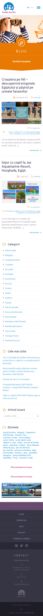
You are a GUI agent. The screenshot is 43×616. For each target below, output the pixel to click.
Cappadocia (30, 432)
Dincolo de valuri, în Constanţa (16, 379)
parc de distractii (23, 448)
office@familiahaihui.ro (21, 584)
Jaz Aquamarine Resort (32, 213)
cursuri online (8, 440)
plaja (34, 450)
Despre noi (21, 520)
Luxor (23, 134)
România (18, 453)
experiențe (13, 445)
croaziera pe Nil (29, 132)
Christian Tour (18, 132)
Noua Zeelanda (33, 445)
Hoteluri (8, 298)
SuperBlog (7, 458)
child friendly (8, 435)
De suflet (9, 269)
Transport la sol (12, 336)
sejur (25, 453)
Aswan (10, 132)
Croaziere (9, 264)
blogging (20, 432)
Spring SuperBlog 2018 (22, 455)
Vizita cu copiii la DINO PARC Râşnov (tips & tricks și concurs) (21, 396)
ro (28, 7)
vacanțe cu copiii (26, 458)
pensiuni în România (23, 450)
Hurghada (17, 134)
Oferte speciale (11, 307)
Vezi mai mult (34, 150)
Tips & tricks (10, 331)
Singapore (7, 455)
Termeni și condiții (21, 539)
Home (21, 514)
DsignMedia (29, 613)
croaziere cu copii (10, 438)
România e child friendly (15, 321)
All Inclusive (10, 211)
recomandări (8, 453)
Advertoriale (10, 250)
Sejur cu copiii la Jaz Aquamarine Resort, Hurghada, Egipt (16, 166)
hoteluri (22, 445)
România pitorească (13, 326)
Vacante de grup (12, 340)
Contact (21, 533)
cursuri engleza (25, 438)
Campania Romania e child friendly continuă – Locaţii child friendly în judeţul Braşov (20, 387)
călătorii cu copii (19, 211)
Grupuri (8, 288)
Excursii (8, 283)
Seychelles (33, 453)
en (32, 7)
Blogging (9, 255)
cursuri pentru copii (23, 440)
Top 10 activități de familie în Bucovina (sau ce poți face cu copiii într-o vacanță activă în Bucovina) (21, 360)
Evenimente (10, 279)
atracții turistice (9, 432)
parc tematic (8, 450)
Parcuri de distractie (13, 312)
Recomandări (10, 317)
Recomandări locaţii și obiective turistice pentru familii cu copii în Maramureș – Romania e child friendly (20, 371)
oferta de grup (8, 448)
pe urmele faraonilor (33, 134)
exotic (5, 445)
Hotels (8, 293)
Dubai (20, 443)
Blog (21, 526)
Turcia (15, 458)
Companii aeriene (12, 260)
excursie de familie (31, 443)
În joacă (8, 302)
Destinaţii (37, 97)
